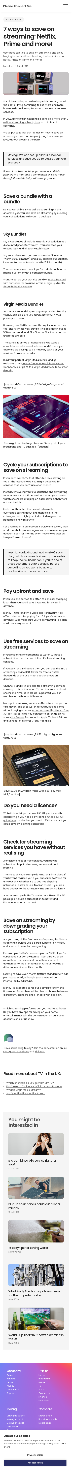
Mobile (42, 1382)
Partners (11, 1378)
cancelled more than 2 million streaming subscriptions (36, 120)
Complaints (13, 1389)
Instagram (9, 1051)
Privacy (10, 1386)
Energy (42, 1375)
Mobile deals (45, 1423)
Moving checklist (15, 1423)
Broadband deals (48, 1419)
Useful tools (12, 1426)
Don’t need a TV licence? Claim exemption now (34, 1086)
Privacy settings (35, 1455)
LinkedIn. (40, 1051)
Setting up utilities (16, 1415)
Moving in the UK (15, 1419)
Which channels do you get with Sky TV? (30, 1083)
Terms (10, 1382)
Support (11, 1393)
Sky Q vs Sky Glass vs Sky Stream (25, 1093)
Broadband (45, 1378)
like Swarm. (17, 717)
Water (42, 1389)
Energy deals (45, 1415)
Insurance (44, 1400)
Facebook (23, 1051)
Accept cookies (35, 1463)
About (10, 1375)
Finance (43, 1397)
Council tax (44, 1393)
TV (40, 1386)
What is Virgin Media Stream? (23, 1090)
